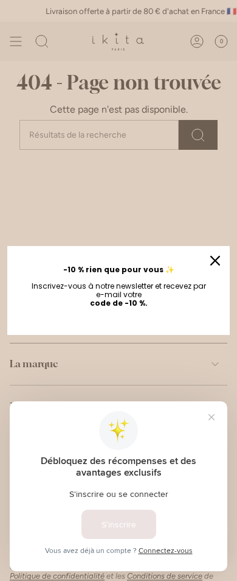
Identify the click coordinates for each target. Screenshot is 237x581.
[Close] (215, 260)
